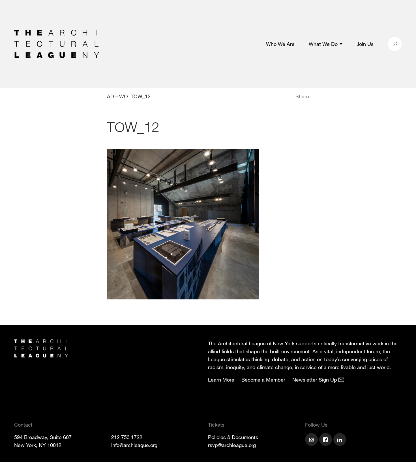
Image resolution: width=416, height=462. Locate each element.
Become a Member (263, 379)
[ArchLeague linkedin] (340, 440)
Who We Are (280, 44)
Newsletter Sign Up (315, 379)
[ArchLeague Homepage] (56, 43)
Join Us (365, 44)
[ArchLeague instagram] (312, 440)
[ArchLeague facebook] (326, 440)
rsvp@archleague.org (232, 445)
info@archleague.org (134, 445)
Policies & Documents (233, 437)
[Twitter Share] (279, 97)
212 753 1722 (126, 437)
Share (302, 96)
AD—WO (117, 96)
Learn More (221, 379)
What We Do (323, 44)
